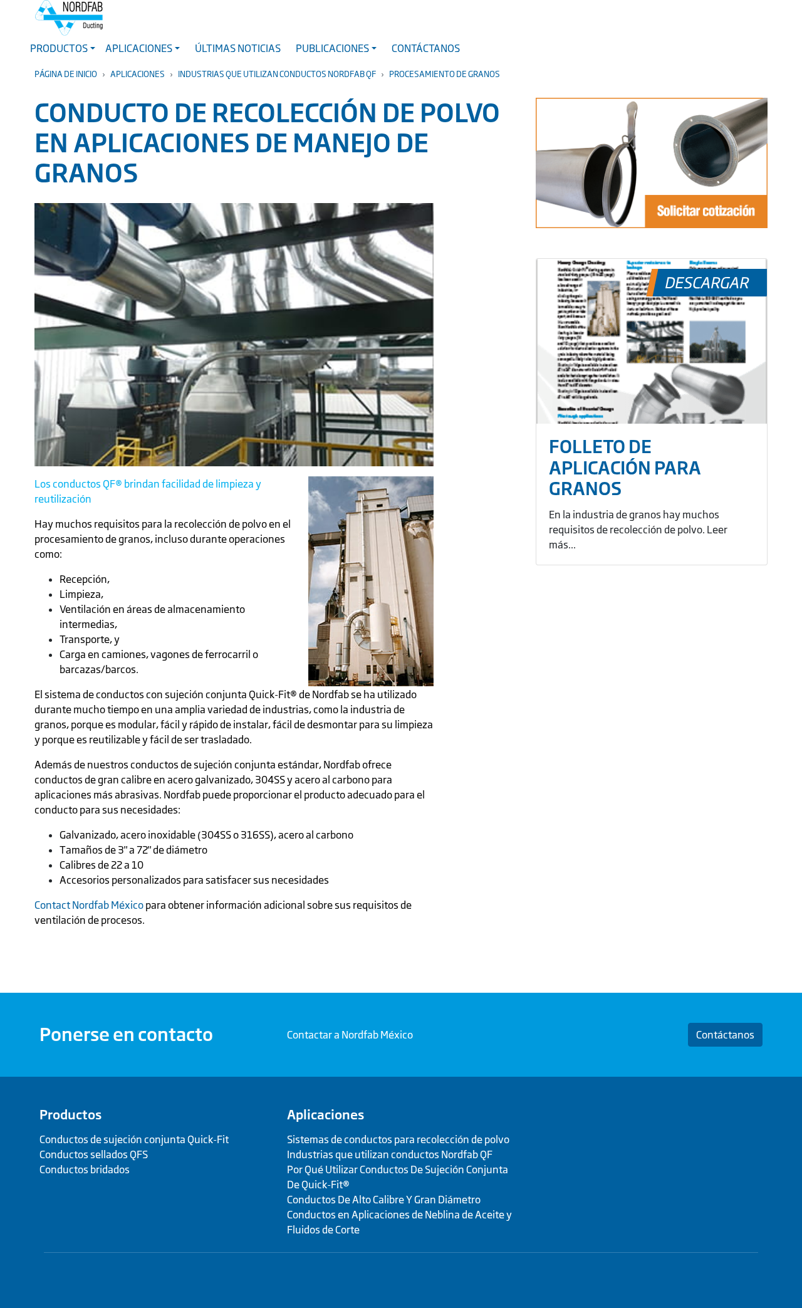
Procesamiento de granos (444, 74)
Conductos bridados (84, 1169)
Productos (70, 1114)
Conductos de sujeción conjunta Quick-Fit (134, 1139)
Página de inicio (65, 74)
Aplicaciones (137, 74)
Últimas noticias (238, 48)
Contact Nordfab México (88, 905)
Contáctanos (426, 48)
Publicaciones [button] (332, 48)
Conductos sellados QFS (93, 1154)
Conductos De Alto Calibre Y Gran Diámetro (384, 1199)
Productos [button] (59, 48)
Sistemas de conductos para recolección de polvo (398, 1139)
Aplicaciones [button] (138, 48)
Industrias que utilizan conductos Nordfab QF (277, 74)
